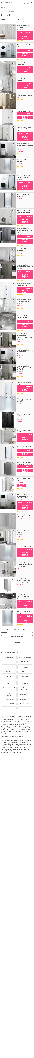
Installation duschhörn (25, 708)
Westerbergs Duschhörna (25, 677)
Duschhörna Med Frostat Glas (25, 682)
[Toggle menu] (31, 2)
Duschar (5, 11)
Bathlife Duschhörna (25, 662)
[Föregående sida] (8, 642)
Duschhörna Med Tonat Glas (9, 688)
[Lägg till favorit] (13, 26)
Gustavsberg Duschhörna (25, 666)
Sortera (28, 20)
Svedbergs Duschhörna (25, 657)
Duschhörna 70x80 (25, 704)
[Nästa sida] (26, 642)
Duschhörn (11, 11)
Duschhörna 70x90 (25, 699)
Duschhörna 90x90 (9, 708)
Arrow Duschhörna (9, 662)
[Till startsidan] (6, 2)
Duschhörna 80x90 (9, 704)
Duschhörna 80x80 (9, 699)
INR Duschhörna (25, 672)
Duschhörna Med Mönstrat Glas (25, 688)
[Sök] (2, 7)
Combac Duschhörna (9, 667)
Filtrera (20, 20)
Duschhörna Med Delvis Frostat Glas (9, 694)
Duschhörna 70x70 (25, 694)
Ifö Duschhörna (9, 672)
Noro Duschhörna (9, 677)
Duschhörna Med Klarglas (9, 682)
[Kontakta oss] (24, 2)
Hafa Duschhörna (9, 657)
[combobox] (17, 642)
